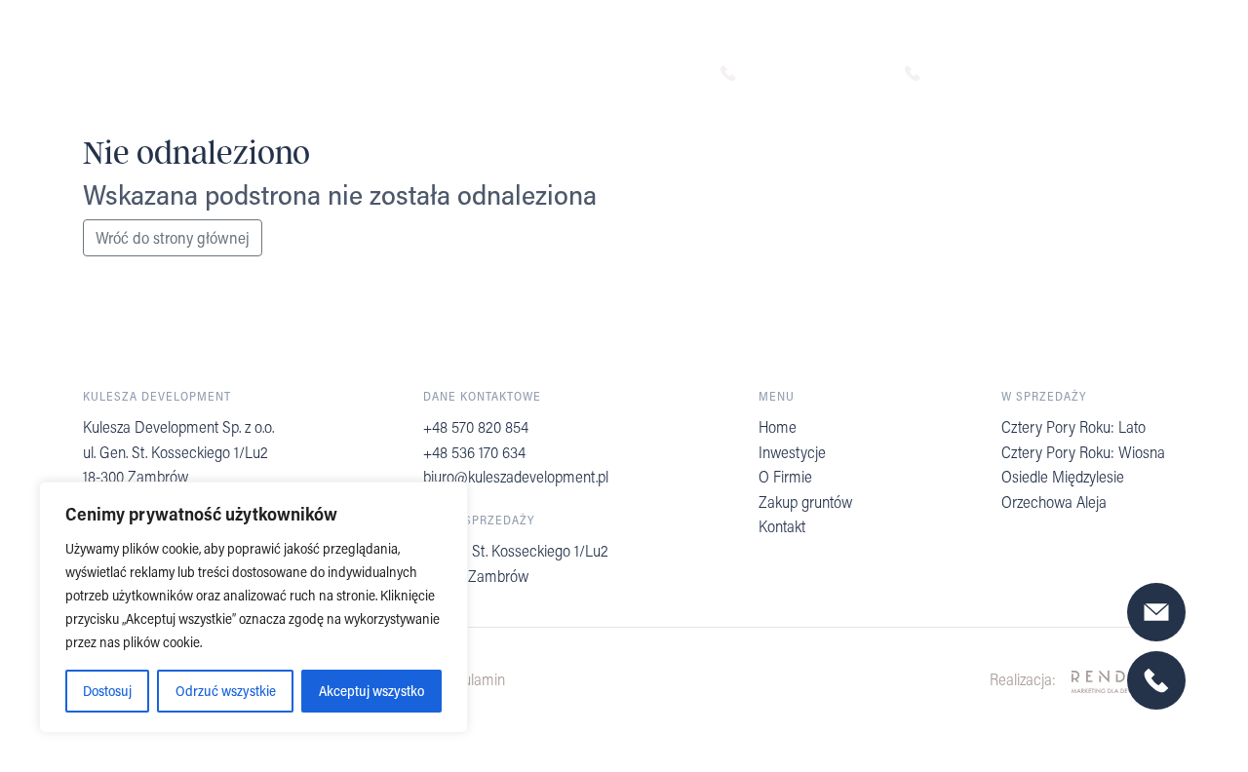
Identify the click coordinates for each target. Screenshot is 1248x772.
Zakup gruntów (805, 501)
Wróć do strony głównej (173, 237)
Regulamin (472, 679)
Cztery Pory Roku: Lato (1073, 426)
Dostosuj (107, 690)
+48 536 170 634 (997, 73)
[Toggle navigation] (1170, 74)
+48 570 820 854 (814, 73)
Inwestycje (792, 452)
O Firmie (785, 476)
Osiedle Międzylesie (1062, 476)
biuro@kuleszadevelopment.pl (515, 476)
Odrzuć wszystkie (226, 690)
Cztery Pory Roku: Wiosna (1083, 452)
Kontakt (782, 526)
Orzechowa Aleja (1054, 501)
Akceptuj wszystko (371, 690)
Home (778, 426)
